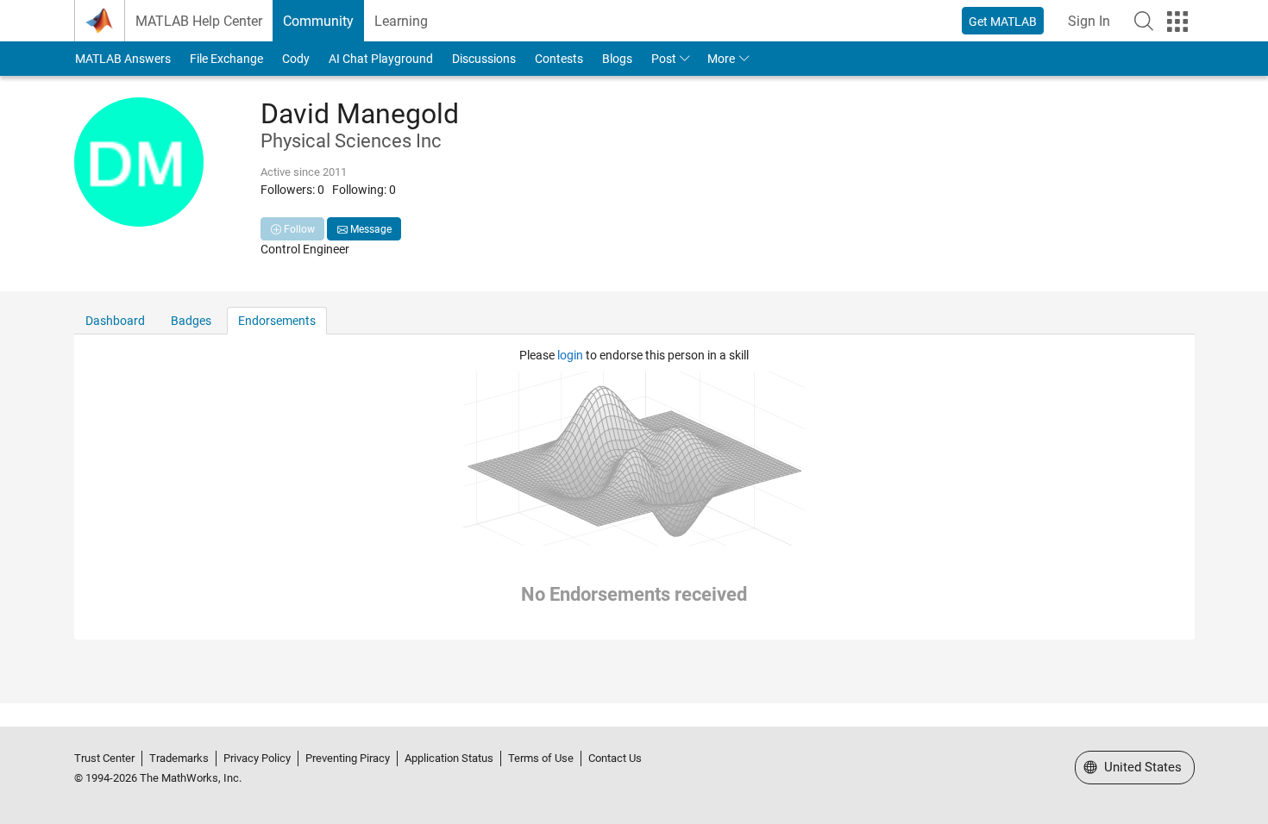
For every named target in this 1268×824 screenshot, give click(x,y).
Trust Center (104, 758)
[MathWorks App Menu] (1177, 21)
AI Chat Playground (381, 59)
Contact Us (615, 758)
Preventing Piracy (347, 758)
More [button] (721, 59)
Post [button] (663, 59)
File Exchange (226, 59)
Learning (401, 21)
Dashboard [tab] (115, 321)
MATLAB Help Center (198, 21)
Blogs (617, 59)
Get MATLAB (1003, 21)
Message (370, 229)
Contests (559, 59)
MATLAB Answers (123, 59)
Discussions (484, 59)
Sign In (1089, 21)
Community (318, 21)
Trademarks (179, 758)
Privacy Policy (257, 758)
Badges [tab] (191, 321)
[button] (1143, 20)
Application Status (449, 758)
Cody (296, 59)
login (570, 355)
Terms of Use (541, 758)
